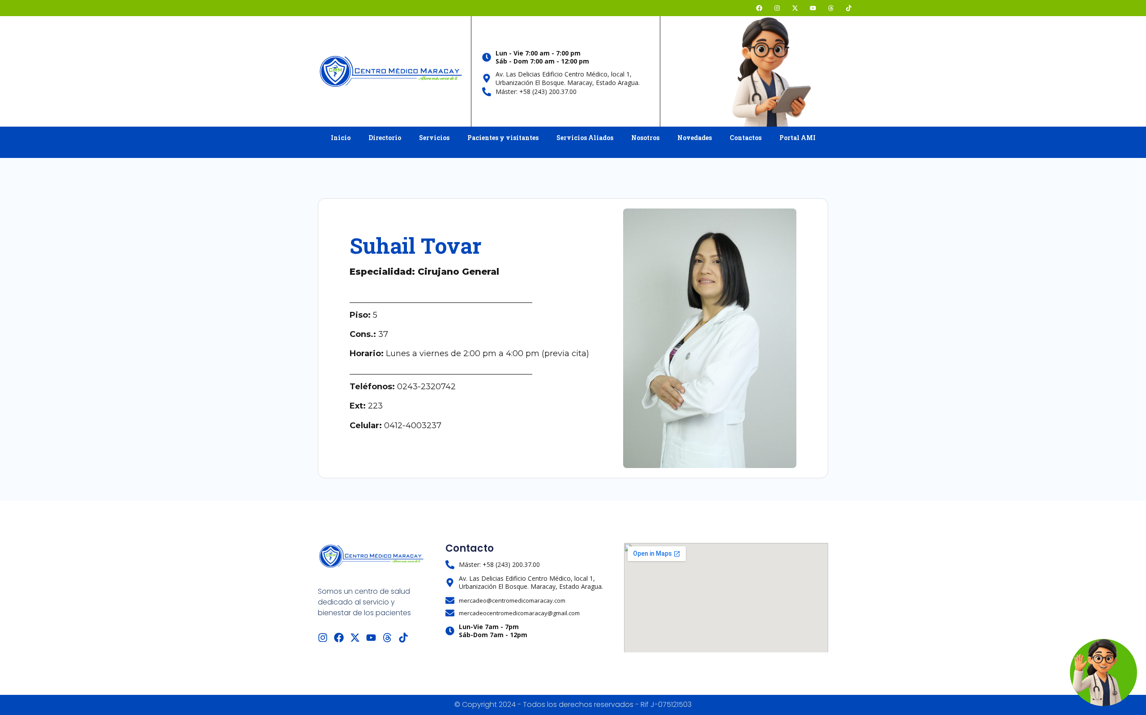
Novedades (694, 137)
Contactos (745, 137)
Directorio (384, 137)
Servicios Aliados (584, 137)
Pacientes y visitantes (503, 137)
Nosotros (645, 137)
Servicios (434, 137)
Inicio (341, 137)
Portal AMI (797, 137)
